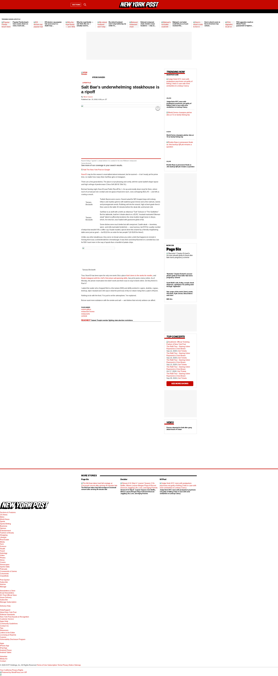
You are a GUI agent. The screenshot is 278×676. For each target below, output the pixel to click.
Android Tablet (5, 652)
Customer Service (7, 619)
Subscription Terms (54, 665)
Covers (3, 562)
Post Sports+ (5, 580)
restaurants (85, 314)
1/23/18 (84, 316)
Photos (2, 558)
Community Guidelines (9, 624)
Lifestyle (3, 537)
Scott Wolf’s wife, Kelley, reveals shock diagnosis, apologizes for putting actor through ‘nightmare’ (180, 284)
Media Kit (3, 659)
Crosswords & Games (8, 571)
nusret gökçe (86, 309)
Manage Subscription (8, 602)
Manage (3, 587)
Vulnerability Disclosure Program (12, 639)
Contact (3, 661)
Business (3, 526)
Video (2, 555)
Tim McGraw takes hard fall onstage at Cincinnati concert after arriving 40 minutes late (98, 488)
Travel (2, 551)
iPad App (3, 648)
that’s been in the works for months (139, 275)
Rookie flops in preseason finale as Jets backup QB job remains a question (180, 166)
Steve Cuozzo (88, 97)
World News (4, 519)
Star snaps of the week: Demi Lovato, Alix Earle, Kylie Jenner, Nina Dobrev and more (179, 293)
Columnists (4, 574)
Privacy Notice (68, 665)
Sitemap (77, 665)
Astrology (3, 553)
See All (169, 299)
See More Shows (179, 383)
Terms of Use (42, 665)
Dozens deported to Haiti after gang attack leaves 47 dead (179, 428)
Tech (2, 544)
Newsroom (4, 630)
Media (2, 542)
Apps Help (4, 621)
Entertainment (5, 531)
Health (2, 549)
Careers (3, 637)
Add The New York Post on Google (96, 170)
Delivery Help (5, 606)
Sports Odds (5, 567)
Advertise (3, 656)
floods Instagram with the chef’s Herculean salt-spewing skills (104, 278)
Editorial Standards (7, 614)
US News (3, 515)
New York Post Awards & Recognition (14, 617)
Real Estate (4, 540)
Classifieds (4, 576)
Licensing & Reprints (8, 635)
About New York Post (8, 612)
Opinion (3, 528)
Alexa (2, 560)
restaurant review (87, 311)
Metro (2, 517)
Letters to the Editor (7, 633)
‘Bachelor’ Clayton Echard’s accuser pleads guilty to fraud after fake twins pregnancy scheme (179, 275)
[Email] (90, 4)
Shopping (3, 535)
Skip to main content (8, 21)
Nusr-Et (84, 174)
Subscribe (4, 582)
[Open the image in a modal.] (158, 108)
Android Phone (6, 650)
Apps (2, 643)
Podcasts (3, 569)
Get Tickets (182, 351)
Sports (2, 521)
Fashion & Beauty (7, 533)
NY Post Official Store (8, 595)
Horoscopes (4, 564)
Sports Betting (5, 524)
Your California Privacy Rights (11, 670)
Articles (3, 584)
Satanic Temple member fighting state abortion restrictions (112, 320)
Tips (1, 628)
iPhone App (4, 646)
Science (3, 546)
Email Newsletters (7, 593)
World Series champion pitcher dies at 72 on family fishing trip (180, 136)
